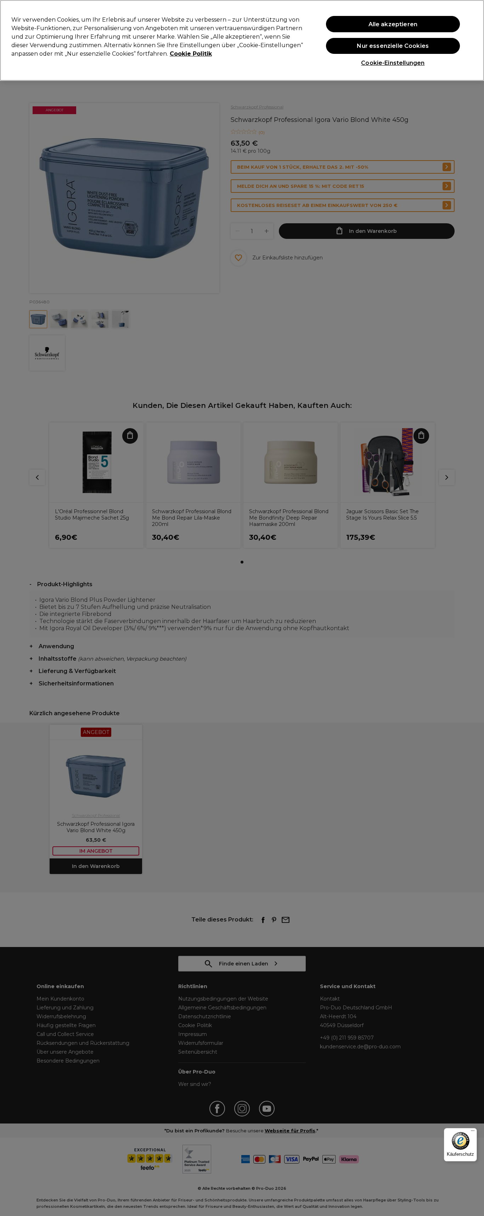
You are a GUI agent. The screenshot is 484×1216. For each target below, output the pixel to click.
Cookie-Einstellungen (392, 63)
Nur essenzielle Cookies (393, 46)
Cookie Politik (191, 53)
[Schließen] (472, 39)
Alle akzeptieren (393, 24)
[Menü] (472, 1132)
